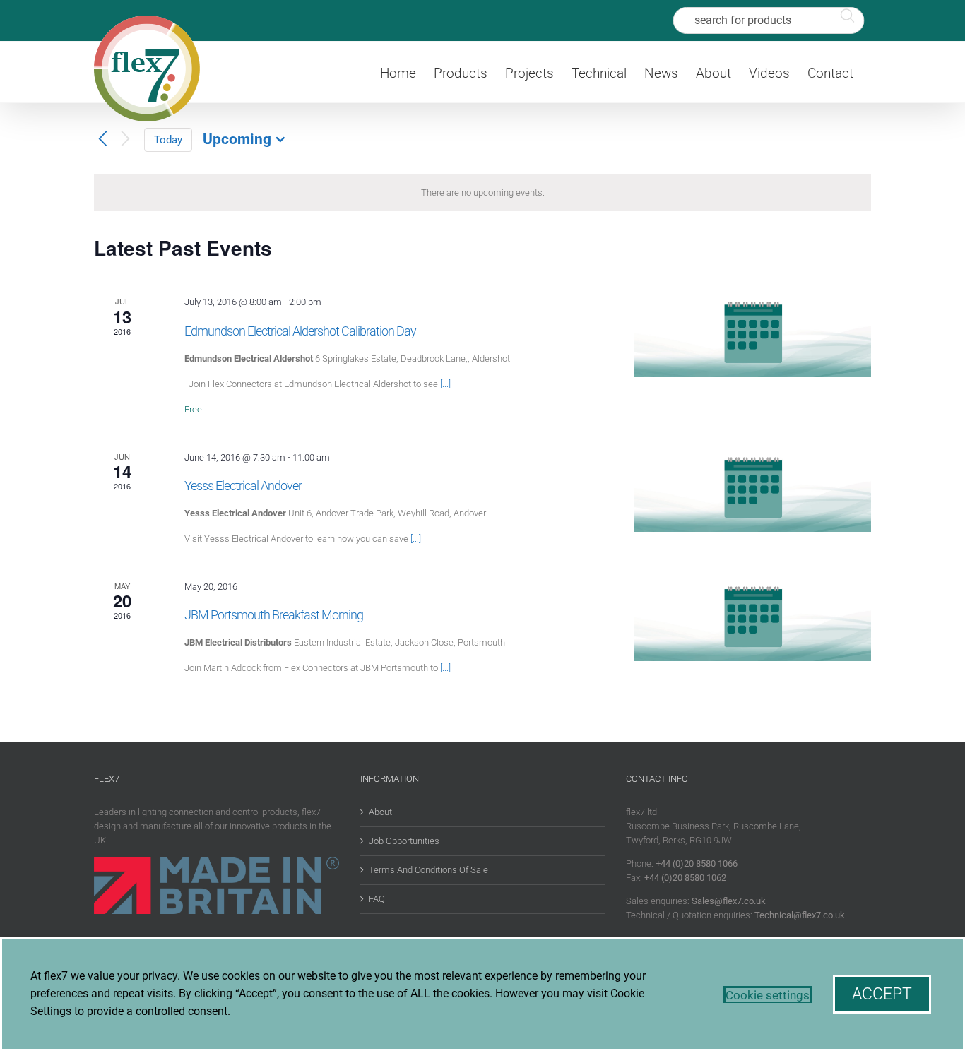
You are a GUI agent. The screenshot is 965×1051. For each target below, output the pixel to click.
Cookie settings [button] (768, 995)
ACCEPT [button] (882, 994)
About (380, 812)
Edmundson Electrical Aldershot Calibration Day (300, 330)
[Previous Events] (102, 139)
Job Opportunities (404, 841)
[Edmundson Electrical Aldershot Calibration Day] (752, 336)
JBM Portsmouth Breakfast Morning (273, 614)
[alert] (482, 192)
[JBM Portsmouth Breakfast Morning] (752, 621)
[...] (445, 384)
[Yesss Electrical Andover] (752, 492)
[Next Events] (125, 139)
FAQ (377, 898)
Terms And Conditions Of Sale (428, 870)
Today (168, 139)
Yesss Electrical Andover (243, 485)
